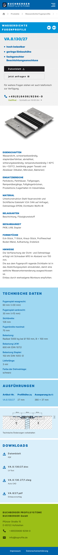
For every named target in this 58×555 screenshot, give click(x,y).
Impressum (15, 551)
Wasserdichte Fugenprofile (37, 14)
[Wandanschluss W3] (54, 27)
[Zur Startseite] (26, 5)
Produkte (15, 14)
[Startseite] (4, 14)
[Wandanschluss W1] (49, 27)
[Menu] (53, 4)
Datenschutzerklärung (37, 551)
